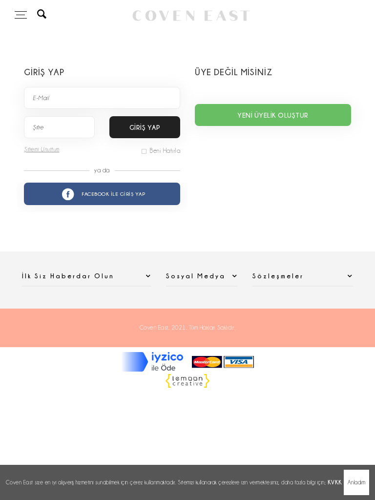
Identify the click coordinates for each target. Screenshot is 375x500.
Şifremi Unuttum (42, 149)
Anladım (357, 482)
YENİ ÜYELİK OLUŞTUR (273, 115)
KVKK (335, 482)
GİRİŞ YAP (145, 127)
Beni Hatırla (164, 150)
